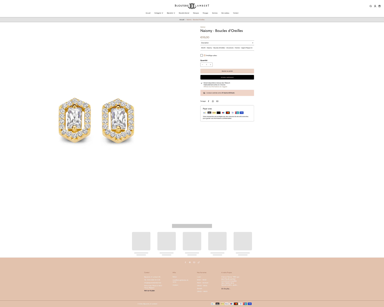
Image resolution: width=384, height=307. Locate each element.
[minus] (202, 64)
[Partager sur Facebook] (208, 101)
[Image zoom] (97, 121)
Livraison (175, 285)
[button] (227, 71)
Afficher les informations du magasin (215, 87)
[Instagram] (190, 262)
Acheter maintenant (227, 77)
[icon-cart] (379, 6)
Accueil (182, 19)
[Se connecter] (375, 6)
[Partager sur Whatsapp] (213, 101)
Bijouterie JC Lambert (150, 304)
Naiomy (202, 27)
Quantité (203, 60)
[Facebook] (185, 262)
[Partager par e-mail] (217, 101)
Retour (175, 277)
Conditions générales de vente (180, 281)
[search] (370, 6)
